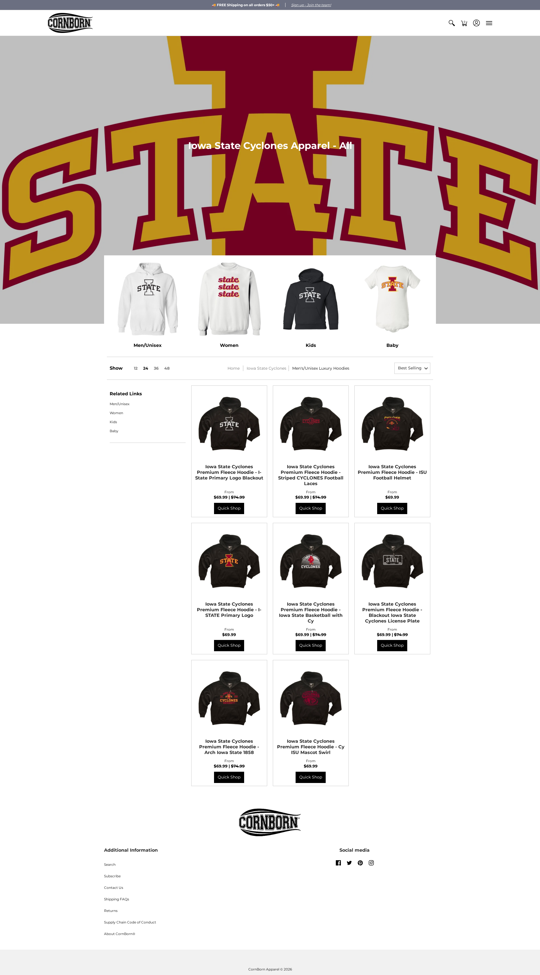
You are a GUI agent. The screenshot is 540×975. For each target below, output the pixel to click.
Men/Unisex (148, 345)
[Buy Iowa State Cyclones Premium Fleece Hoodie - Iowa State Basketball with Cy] (311, 561)
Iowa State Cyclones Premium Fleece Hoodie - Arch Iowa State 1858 (229, 746)
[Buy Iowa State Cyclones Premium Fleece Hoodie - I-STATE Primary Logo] (229, 561)
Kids (311, 345)
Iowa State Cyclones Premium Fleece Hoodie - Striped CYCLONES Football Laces (310, 475)
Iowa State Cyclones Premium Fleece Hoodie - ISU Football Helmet (392, 472)
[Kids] (311, 299)
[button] (452, 23)
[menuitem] (452, 23)
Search (110, 864)
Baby (392, 345)
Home (234, 368)
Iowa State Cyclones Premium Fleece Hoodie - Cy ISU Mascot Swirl (311, 746)
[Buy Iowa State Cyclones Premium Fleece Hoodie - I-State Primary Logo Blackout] (229, 423)
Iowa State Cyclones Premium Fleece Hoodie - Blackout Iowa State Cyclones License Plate (392, 612)
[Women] (229, 299)
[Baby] (392, 299)
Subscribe (112, 876)
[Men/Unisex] (148, 299)
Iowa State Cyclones (266, 368)
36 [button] (156, 368)
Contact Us (113, 887)
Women (229, 345)
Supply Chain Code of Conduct (130, 922)
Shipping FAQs (116, 899)
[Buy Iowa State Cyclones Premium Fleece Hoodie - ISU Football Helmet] (392, 423)
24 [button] (145, 368)
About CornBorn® (119, 934)
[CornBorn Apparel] (70, 23)
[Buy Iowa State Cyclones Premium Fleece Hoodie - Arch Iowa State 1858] (229, 698)
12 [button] (136, 368)
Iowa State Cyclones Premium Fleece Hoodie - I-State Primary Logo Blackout (229, 472)
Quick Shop (229, 508)
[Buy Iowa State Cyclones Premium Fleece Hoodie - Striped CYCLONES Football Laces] (311, 423)
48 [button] (167, 368)
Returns (111, 911)
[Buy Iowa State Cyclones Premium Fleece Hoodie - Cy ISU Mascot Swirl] (311, 698)
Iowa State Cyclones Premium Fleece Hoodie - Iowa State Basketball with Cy (311, 612)
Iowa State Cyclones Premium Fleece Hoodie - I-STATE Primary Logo (229, 609)
